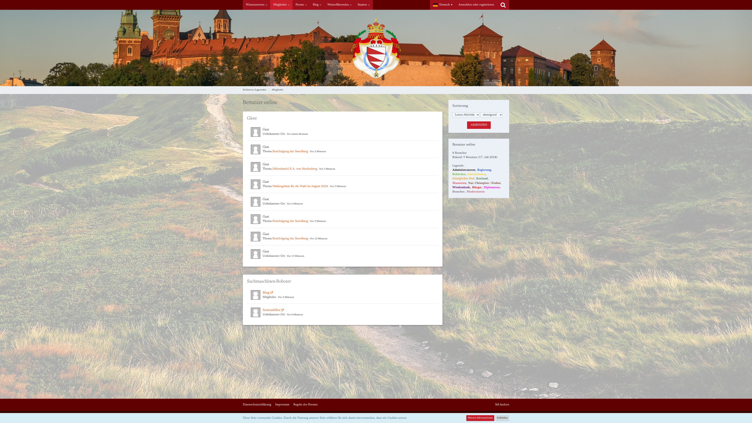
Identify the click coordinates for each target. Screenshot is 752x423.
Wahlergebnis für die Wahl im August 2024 (300, 186)
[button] (443, 5)
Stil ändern (502, 404)
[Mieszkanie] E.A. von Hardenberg (294, 168)
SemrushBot (271, 310)
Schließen (502, 418)
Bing (266, 293)
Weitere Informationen (480, 418)
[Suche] (503, 5)
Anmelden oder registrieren (476, 4)
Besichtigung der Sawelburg (290, 151)
